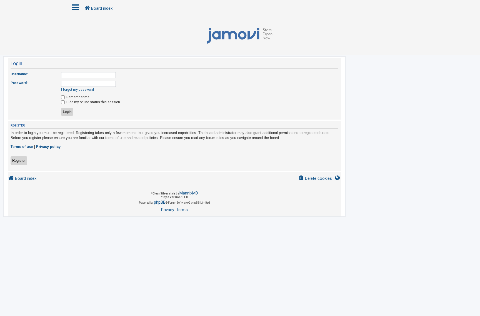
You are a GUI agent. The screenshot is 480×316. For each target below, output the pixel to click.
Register (19, 160)
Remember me (77, 97)
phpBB (160, 202)
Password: (19, 83)
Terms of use (22, 147)
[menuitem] (315, 178)
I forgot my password (77, 90)
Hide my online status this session (93, 102)
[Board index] (240, 36)
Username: (19, 74)
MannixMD (188, 193)
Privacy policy (48, 147)
